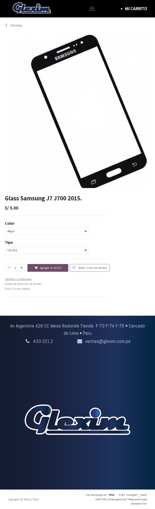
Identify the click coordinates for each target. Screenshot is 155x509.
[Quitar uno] (8, 268)
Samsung (16, 25)
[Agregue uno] (22, 268)
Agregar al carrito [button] (50, 268)
